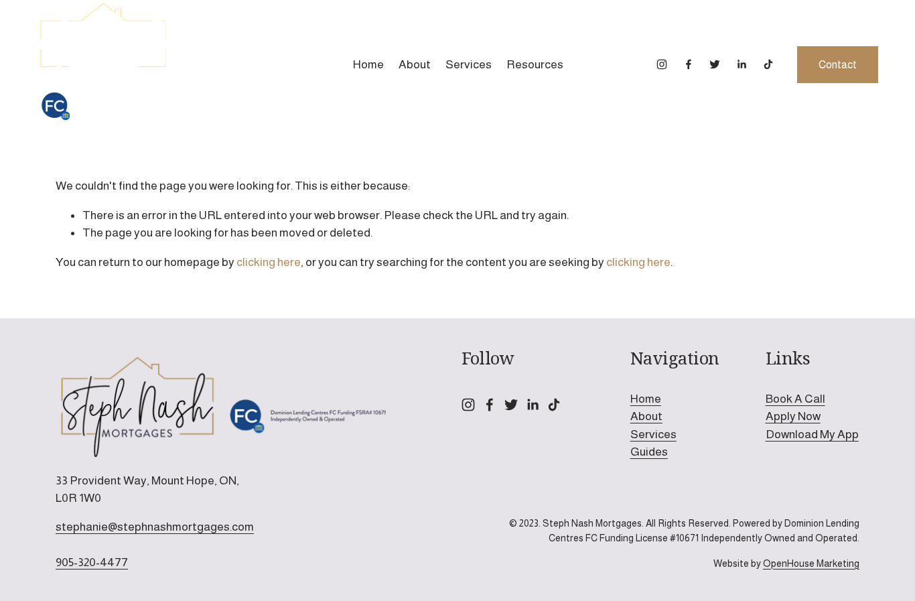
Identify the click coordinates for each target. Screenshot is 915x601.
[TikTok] (768, 64)
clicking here (268, 262)
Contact (838, 64)
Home (368, 64)
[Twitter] (715, 64)
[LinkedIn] (741, 64)
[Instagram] (662, 64)
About (415, 64)
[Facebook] (689, 64)
